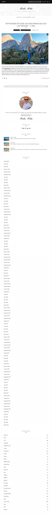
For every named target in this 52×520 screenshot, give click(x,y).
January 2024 (6, 209)
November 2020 (7, 286)
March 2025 (6, 185)
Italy (5, 472)
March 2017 (6, 393)
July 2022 (6, 241)
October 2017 (7, 374)
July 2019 (6, 323)
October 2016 (7, 406)
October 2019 (7, 315)
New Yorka (7, 68)
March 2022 (6, 249)
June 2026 (6, 163)
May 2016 (6, 419)
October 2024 (7, 193)
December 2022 (7, 233)
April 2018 (6, 361)
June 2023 (6, 219)
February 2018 (7, 366)
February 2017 (7, 395)
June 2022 (6, 243)
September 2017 (7, 377)
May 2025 (6, 179)
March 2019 (6, 334)
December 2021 (7, 257)
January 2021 (6, 281)
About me (6, 435)
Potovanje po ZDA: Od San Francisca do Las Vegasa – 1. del (26, 25)
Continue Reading (45, 78)
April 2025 (6, 182)
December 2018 (7, 342)
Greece (5, 456)
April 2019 (6, 331)
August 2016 (6, 411)
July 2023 (6, 217)
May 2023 (6, 222)
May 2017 (6, 387)
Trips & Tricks (6, 501)
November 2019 (7, 313)
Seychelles (6, 485)
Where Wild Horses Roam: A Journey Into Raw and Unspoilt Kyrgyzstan (28, 149)
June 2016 (6, 416)
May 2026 (6, 166)
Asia (4, 440)
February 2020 (7, 307)
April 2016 (6, 422)
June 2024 (6, 201)
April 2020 (6, 302)
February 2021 (7, 278)
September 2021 (7, 265)
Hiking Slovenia (7, 461)
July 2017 (6, 382)
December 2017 (7, 371)
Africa (5, 437)
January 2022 (6, 254)
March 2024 (6, 206)
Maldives (5, 477)
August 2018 (6, 353)
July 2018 (6, 355)
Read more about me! (26, 115)
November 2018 (7, 345)
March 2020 (6, 305)
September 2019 (7, 318)
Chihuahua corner (7, 445)
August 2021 (6, 267)
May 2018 (6, 358)
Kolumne (5, 475)
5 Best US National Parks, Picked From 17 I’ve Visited (23, 138)
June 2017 (6, 385)
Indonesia (6, 469)
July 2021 (6, 270)
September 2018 (7, 350)
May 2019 (6, 329)
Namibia (5, 480)
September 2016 (7, 408)
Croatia (5, 448)
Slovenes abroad (7, 488)
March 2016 (6, 424)
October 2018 (7, 347)
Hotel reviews (6, 464)
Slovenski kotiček (25, 30)
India (5, 467)
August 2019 (6, 321)
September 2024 (7, 195)
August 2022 (6, 238)
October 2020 (7, 289)
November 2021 (7, 259)
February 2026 (7, 169)
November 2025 (7, 171)
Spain (5, 499)
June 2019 (6, 326)
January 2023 (6, 230)
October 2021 (7, 262)
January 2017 (6, 398)
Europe (5, 453)
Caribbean (6, 443)
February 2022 (7, 251)
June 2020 (6, 297)
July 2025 (6, 177)
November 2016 (7, 403)
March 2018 (6, 363)
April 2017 (6, 390)
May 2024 (6, 203)
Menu (4, 1)
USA (4, 507)
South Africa (6, 496)
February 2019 (7, 337)
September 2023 (7, 214)
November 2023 (7, 211)
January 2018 (6, 369)
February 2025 (7, 187)
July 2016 (6, 414)
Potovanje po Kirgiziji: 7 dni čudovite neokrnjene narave (24, 144)
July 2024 (6, 198)
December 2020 (7, 283)
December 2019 (7, 310)
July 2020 (6, 294)
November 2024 (7, 190)
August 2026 (6, 161)
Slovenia (5, 491)
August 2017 (6, 379)
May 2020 (6, 299)
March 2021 (6, 275)
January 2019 (6, 339)
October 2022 (7, 235)
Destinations (6, 451)
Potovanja (16, 30)
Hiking (5, 459)
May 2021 (6, 273)
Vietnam (5, 509)
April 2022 (6, 246)
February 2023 (7, 227)
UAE (4, 504)
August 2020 (6, 291)
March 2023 (6, 225)
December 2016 (7, 401)
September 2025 (7, 174)
